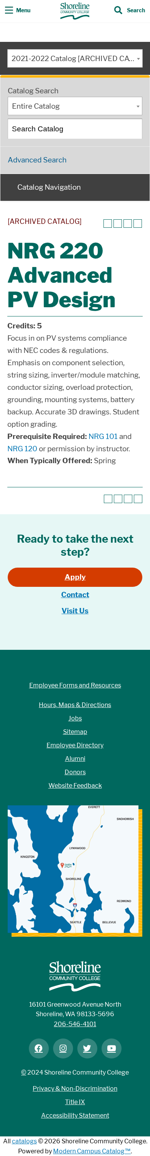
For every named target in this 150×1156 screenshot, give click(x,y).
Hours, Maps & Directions (75, 705)
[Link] (75, 11)
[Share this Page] (117, 223)
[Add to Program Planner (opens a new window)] (107, 223)
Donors (75, 772)
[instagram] (63, 1048)
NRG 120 (22, 448)
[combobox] (75, 58)
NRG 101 (103, 436)
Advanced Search (37, 160)
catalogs (24, 1141)
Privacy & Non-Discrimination (75, 1088)
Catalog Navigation (49, 187)
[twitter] (87, 1048)
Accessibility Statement (75, 1115)
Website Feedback (75, 785)
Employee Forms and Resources (75, 685)
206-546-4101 (75, 1024)
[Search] (132, 129)
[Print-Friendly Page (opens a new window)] (127, 223)
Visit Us (75, 610)
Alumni (75, 758)
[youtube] (112, 1048)
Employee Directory (75, 745)
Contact (75, 594)
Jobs (75, 718)
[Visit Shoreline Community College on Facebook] (39, 1048)
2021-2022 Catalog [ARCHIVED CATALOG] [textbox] (77, 58)
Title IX (75, 1102)
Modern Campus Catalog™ (92, 1151)
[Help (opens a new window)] (137, 223)
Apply (75, 577)
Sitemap (75, 731)
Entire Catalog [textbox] (36, 106)
